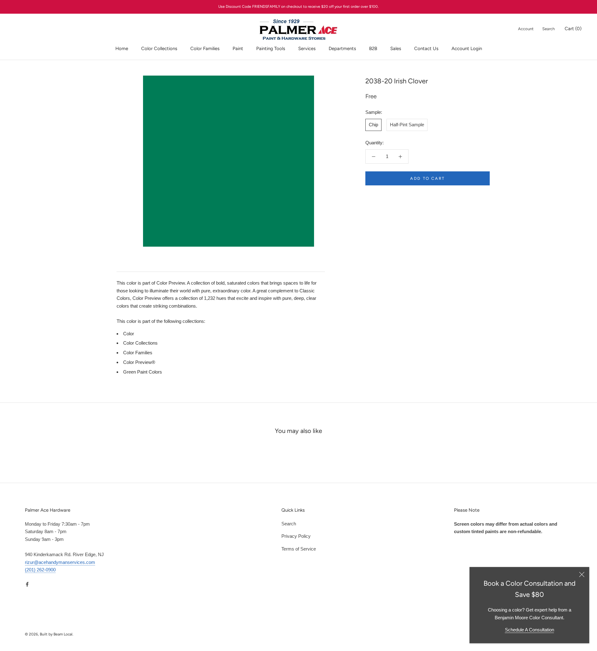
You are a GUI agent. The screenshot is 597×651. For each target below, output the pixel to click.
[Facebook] (27, 584)
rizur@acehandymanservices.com (60, 562)
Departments (342, 48)
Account (526, 28)
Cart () (573, 28)
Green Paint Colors (142, 371)
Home (121, 48)
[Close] (582, 574)
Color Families (205, 48)
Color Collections (159, 48)
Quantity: (374, 142)
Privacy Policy (296, 536)
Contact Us (426, 48)
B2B (373, 48)
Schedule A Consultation (529, 629)
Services (307, 48)
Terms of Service (298, 548)
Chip (373, 124)
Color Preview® (139, 362)
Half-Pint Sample (407, 124)
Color (128, 333)
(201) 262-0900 (40, 569)
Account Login (466, 48)
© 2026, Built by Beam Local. (49, 634)
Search (548, 28)
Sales (395, 48)
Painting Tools (270, 48)
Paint (238, 48)
